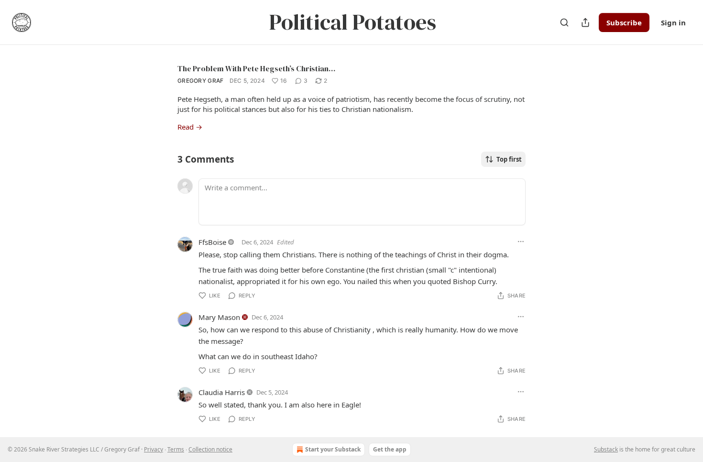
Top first (509, 159)
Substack (606, 449)
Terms (175, 449)
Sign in (673, 22)
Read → (189, 127)
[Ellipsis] (520, 241)
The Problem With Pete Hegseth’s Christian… (256, 68)
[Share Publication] (585, 22)
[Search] (564, 22)
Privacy (153, 449)
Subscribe (624, 22)
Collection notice (210, 449)
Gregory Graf (200, 80)
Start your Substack (333, 449)
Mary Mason (219, 317)
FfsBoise (212, 242)
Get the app (389, 449)
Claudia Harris (221, 392)
